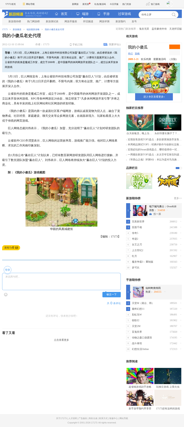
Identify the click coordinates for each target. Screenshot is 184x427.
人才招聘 (72, 418)
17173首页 (10, 4)
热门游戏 (155, 4)
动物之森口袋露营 (142, 337)
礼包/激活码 (100, 4)
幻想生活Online (140, 349)
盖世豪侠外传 (159, 28)
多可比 (135, 267)
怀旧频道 (88, 21)
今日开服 (114, 4)
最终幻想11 (138, 309)
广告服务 (83, 418)
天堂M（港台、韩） (143, 303)
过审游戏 (124, 14)
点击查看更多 (61, 340)
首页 (64, 14)
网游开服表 (71, 21)
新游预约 (121, 21)
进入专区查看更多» (154, 96)
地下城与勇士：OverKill (162, 206)
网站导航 (30, 4)
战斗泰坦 (137, 343)
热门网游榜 (33, 21)
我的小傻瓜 (138, 47)
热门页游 (126, 4)
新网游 (75, 4)
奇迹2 (135, 238)
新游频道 (17, 29)
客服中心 (113, 418)
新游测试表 (52, 21)
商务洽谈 (93, 418)
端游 (85, 14)
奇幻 (130, 53)
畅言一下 (112, 294)
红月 (134, 256)
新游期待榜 (14, 21)
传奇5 (135, 233)
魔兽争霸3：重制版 (142, 261)
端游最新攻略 (33, 29)
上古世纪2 (137, 250)
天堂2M (136, 326)
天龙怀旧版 (175, 28)
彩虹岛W (137, 314)
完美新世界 (138, 221)
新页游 (85, 4)
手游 (106, 14)
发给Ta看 (9, 247)
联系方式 (103, 418)
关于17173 (61, 418)
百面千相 (137, 227)
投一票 (157, 214)
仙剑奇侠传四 (153, 288)
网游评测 (104, 21)
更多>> (178, 198)
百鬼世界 (137, 332)
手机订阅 (77, 44)
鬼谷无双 (144, 28)
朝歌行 (135, 320)
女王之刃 (137, 244)
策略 (137, 53)
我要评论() (115, 44)
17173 (5, 29)
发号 (134, 21)
